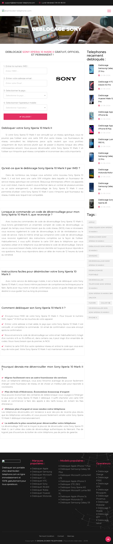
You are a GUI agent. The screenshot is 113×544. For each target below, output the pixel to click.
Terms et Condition (46, 536)
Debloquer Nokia (39, 490)
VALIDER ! (26, 117)
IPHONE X (93, 317)
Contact (60, 536)
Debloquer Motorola (41, 496)
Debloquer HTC (39, 481)
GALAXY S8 (105, 303)
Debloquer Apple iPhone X (73, 481)
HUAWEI (92, 303)
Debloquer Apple (39, 468)
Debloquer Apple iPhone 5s (73, 496)
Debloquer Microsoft (41, 474)
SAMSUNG (93, 256)
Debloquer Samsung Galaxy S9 (75, 502)
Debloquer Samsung (41, 471)
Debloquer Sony (39, 484)
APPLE (92, 222)
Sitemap (70, 536)
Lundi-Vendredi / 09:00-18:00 (53, 3)
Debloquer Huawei (40, 493)
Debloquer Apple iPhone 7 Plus (75, 466)
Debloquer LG (38, 478)
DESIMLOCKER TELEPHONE (49, 541)
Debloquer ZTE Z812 (70, 484)
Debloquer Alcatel (40, 487)
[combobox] (25, 95)
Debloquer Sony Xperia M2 (73, 487)
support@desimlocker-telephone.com (20, 3)
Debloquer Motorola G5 (71, 499)
